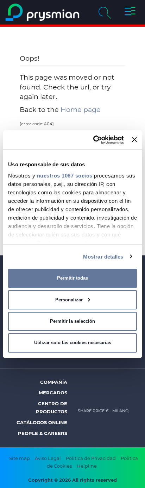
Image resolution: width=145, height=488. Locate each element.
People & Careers (42, 433)
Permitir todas (72, 278)
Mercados (53, 392)
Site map (19, 458)
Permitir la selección (72, 321)
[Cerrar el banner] (134, 139)
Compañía (53, 382)
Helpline (87, 466)
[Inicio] (42, 12)
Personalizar (69, 299)
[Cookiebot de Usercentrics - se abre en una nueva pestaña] (94, 139)
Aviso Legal (48, 458)
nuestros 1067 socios (65, 175)
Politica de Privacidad (91, 458)
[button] (130, 12)
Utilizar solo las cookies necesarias (72, 342)
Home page (81, 109)
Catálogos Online (42, 422)
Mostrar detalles (103, 256)
